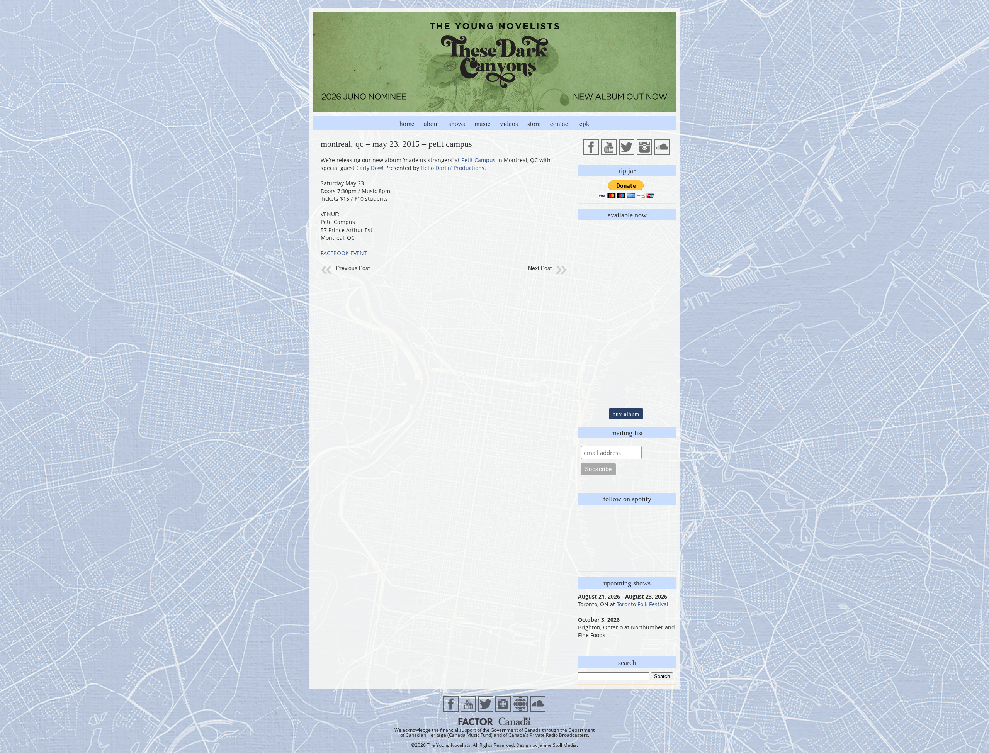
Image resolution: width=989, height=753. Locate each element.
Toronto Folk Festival (642, 604)
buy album (626, 414)
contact (560, 123)
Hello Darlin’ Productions (452, 167)
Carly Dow (369, 167)
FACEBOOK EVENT (344, 253)
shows (457, 123)
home (407, 123)
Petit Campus (478, 160)
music (482, 123)
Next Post (540, 268)
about (431, 123)
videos (509, 123)
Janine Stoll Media (558, 745)
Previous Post (353, 268)
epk (584, 123)
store (534, 123)
